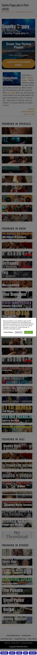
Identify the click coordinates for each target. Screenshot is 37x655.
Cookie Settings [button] (8, 332)
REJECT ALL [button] (19, 332)
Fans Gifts (32, 653)
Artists (12, 653)
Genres (19, 653)
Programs (4, 653)
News (25, 653)
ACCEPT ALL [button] (28, 332)
